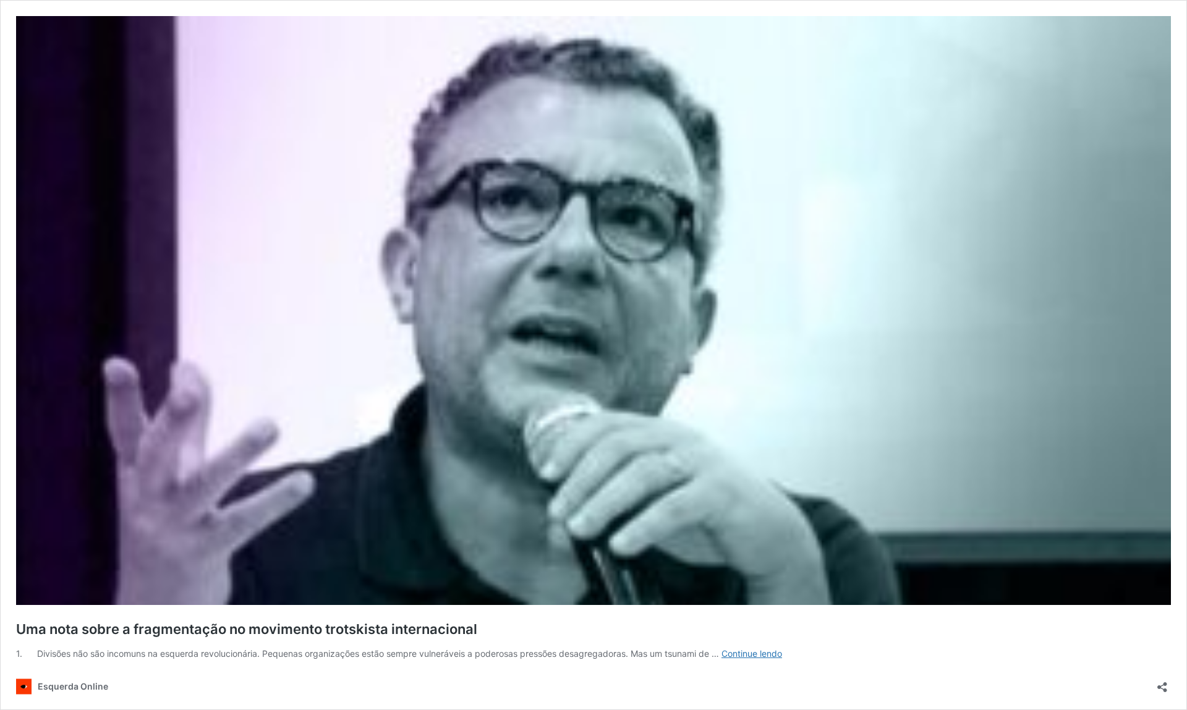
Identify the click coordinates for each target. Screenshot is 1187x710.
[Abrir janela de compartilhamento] (1162, 683)
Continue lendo (751, 653)
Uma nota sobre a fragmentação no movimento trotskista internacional (246, 629)
